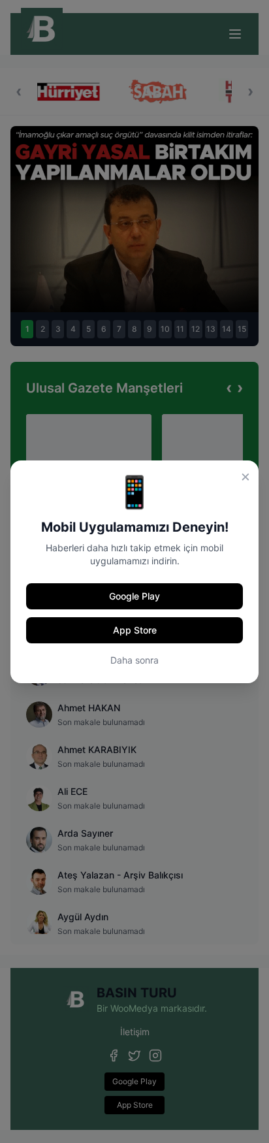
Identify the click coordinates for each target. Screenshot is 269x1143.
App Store (135, 630)
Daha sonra (134, 660)
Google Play (134, 596)
